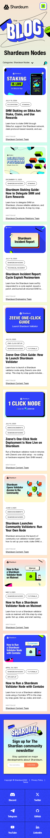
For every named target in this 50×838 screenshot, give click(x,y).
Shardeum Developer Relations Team (22, 219)
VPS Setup (12, 677)
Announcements (15, 428)
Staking (25, 105)
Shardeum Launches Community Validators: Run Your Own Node (24, 526)
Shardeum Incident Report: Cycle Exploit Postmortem (23, 275)
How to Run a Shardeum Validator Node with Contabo (25, 684)
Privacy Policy (37, 780)
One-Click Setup (15, 343)
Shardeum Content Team (17, 140)
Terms (25, 782)
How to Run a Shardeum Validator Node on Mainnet (23, 603)
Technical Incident (16, 268)
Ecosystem (13, 105)
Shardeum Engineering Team (19, 299)
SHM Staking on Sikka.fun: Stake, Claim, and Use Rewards (23, 113)
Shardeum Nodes (15, 184)
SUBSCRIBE (31, 765)
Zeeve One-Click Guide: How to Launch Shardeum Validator (24, 357)
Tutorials (32, 349)
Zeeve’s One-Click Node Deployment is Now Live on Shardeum (24, 442)
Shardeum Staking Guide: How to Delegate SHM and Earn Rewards (23, 192)
